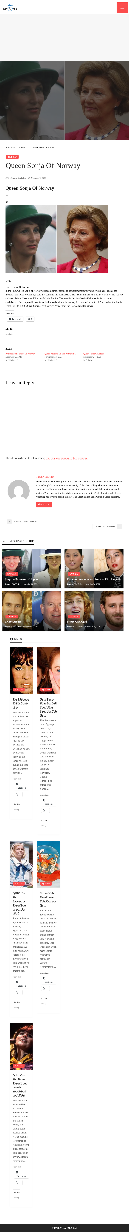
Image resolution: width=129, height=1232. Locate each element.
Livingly (23, 147)
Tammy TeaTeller (18, 178)
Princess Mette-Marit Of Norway (20, 354)
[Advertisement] (64, 38)
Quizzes (19, 690)
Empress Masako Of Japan (21, 579)
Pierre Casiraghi (77, 621)
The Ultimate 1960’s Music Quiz (21, 703)
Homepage (10, 147)
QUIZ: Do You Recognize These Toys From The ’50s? (19, 903)
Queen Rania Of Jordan (93, 354)
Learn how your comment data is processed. (66, 458)
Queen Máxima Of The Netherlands (60, 354)
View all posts (44, 504)
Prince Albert (13, 621)
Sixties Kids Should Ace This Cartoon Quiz (48, 899)
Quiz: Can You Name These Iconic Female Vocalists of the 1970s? (20, 1085)
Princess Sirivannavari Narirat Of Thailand (93, 579)
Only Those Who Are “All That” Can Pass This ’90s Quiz (48, 707)
